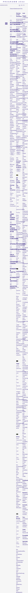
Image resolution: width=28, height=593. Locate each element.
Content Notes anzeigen (19, 35)
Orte (21, 8)
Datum (12, 8)
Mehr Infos (12, 153)
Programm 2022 (14, 2)
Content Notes (3, 5)
